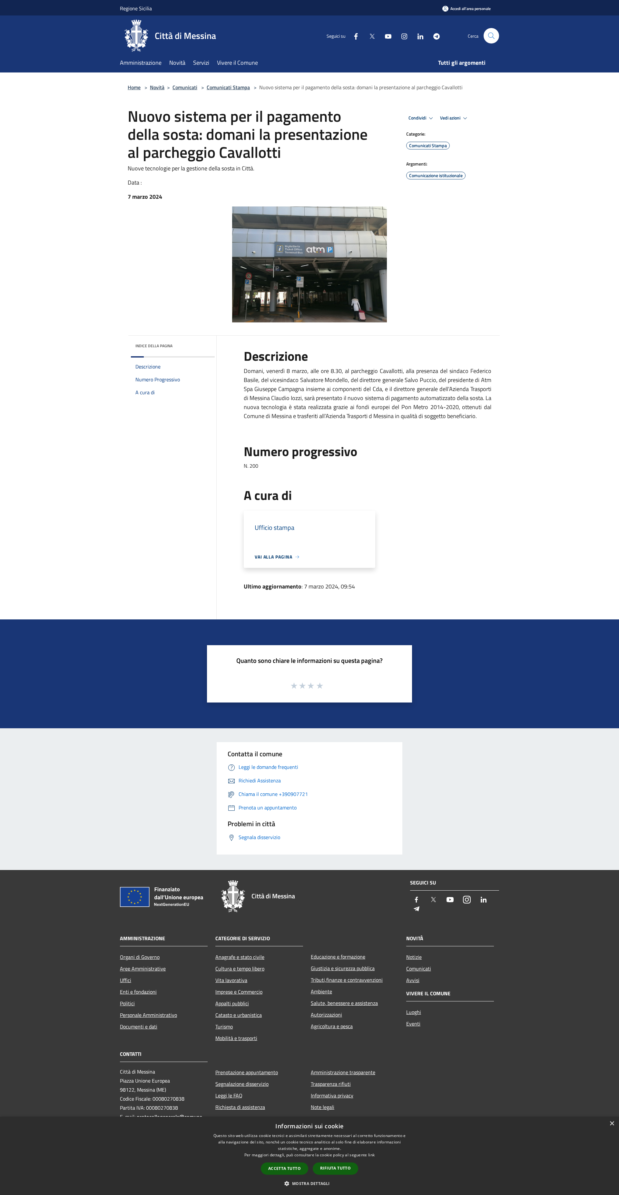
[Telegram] (433, 35)
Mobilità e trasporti (236, 1038)
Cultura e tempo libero (239, 968)
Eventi (413, 1024)
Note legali (322, 1107)
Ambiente (321, 991)
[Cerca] (491, 35)
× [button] (611, 1123)
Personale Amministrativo (148, 1015)
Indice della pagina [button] (153, 346)
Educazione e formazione (338, 957)
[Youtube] (385, 35)
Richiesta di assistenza (240, 1107)
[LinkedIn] (417, 35)
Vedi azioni (450, 117)
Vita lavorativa (231, 980)
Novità (157, 87)
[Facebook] (353, 35)
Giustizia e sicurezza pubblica (343, 968)
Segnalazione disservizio (242, 1084)
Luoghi (413, 1012)
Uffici (125, 980)
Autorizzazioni (326, 1014)
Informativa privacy (332, 1095)
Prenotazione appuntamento (246, 1072)
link (371, 1155)
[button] (309, 1183)
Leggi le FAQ (228, 1095)
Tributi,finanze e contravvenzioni (347, 980)
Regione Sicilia (136, 8)
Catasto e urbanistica (238, 1015)
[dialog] (309, 1156)
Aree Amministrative (143, 968)
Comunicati (184, 87)
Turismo (224, 1026)
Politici (127, 1003)
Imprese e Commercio (238, 992)
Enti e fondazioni (138, 992)
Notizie (414, 957)
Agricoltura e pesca (332, 1026)
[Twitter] (369, 35)
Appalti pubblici (232, 1003)
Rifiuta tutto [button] (335, 1168)
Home (134, 87)
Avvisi (412, 980)
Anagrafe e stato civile (239, 957)
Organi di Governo (140, 957)
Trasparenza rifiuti (331, 1084)
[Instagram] (401, 35)
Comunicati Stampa (228, 87)
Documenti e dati (138, 1026)
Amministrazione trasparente (343, 1072)
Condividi (417, 117)
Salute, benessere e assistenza (344, 1003)
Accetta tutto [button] (284, 1168)
